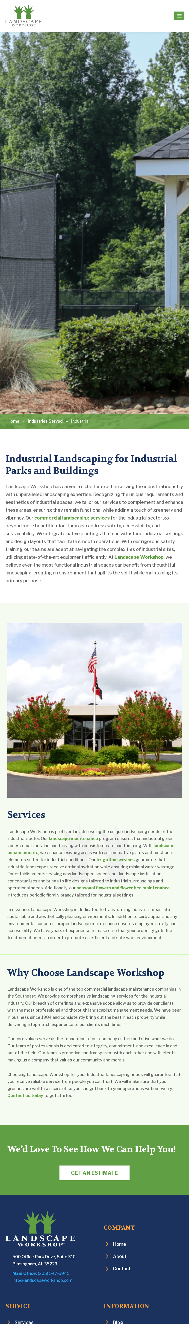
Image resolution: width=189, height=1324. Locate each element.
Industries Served (45, 421)
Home (13, 421)
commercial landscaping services (72, 518)
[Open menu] (179, 16)
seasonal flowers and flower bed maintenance (123, 887)
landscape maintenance (73, 838)
